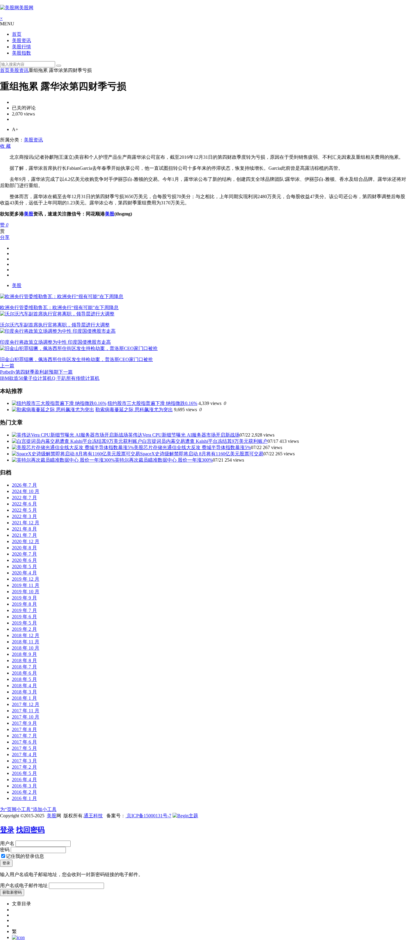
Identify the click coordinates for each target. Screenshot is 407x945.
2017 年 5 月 (24, 748)
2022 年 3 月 (24, 516)
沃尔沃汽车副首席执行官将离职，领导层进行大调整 (55, 324)
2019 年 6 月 (24, 616)
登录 (7, 830)
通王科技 (93, 815)
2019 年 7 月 (24, 610)
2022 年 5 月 (24, 510)
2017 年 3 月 (24, 760)
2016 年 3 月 (24, 785)
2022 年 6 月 (24, 503)
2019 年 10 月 (25, 591)
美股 (28, 213)
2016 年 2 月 (24, 792)
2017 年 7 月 (24, 735)
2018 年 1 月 (24, 698)
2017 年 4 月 (24, 754)
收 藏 (5, 146)
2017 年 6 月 (24, 741)
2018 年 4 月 (24, 685)
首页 (16, 34)
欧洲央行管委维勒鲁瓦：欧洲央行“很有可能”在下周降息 (59, 307)
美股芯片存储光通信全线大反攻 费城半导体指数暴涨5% (192, 447)
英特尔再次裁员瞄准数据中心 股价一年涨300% (164, 460)
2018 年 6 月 (24, 673)
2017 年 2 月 (24, 767)
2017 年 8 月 (24, 729)
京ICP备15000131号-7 (148, 815)
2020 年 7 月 (24, 553)
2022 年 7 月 (24, 497)
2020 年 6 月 (24, 560)
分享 (5, 237)
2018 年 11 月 (25, 641)
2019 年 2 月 (24, 629)
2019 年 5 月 (24, 622)
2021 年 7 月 (24, 535)
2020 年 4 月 (24, 572)
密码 (5, 849)
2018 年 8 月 (24, 660)
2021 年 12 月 (25, 522)
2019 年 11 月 (25, 585)
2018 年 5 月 (24, 679)
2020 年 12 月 (25, 541)
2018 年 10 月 (25, 647)
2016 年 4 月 (24, 779)
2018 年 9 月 (24, 654)
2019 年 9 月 (24, 597)
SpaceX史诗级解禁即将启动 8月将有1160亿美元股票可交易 (201, 453)
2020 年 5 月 (24, 566)
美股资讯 (21, 40)
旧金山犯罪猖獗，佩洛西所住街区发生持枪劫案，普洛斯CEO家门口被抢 (76, 359)
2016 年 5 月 (24, 773)
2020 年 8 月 (24, 547)
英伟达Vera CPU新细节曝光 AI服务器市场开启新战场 (184, 434)
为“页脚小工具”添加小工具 (28, 809)
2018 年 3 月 (24, 691)
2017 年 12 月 (25, 704)
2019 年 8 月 (24, 604)
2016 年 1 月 (24, 798)
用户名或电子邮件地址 (24, 885)
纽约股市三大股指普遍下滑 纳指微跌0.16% (152, 403)
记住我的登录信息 (25, 856)
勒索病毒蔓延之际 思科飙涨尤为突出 (134, 409)
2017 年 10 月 (25, 716)
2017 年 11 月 (25, 710)
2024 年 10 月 (25, 491)
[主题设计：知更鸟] (185, 815)
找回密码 (30, 830)
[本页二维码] (18, 937)
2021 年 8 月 (24, 528)
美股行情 (21, 46)
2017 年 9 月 (24, 723)
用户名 (7, 843)
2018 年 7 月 (24, 666)
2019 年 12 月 (25, 579)
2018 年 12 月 (25, 635)
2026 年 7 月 (24, 485)
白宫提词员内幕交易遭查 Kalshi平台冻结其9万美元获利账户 (205, 441)
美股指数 (21, 53)
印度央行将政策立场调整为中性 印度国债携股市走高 (55, 342)
